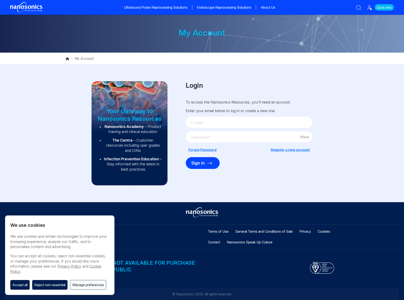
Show (304, 137)
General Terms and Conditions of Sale (264, 231)
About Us (268, 7)
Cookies (324, 231)
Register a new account (290, 150)
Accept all (20, 285)
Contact (214, 242)
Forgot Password (203, 150)
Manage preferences (88, 285)
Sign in (198, 163)
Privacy (305, 231)
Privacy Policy (69, 266)
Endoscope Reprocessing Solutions (224, 7)
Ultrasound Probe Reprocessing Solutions (155, 7)
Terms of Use (218, 231)
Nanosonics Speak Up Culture (249, 242)
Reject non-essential (49, 285)
